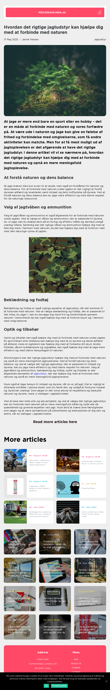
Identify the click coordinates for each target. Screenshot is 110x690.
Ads (76, 659)
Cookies (76, 667)
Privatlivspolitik (59, 686)
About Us (76, 663)
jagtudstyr (100, 39)
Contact (76, 672)
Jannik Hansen (30, 39)
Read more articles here (55, 422)
